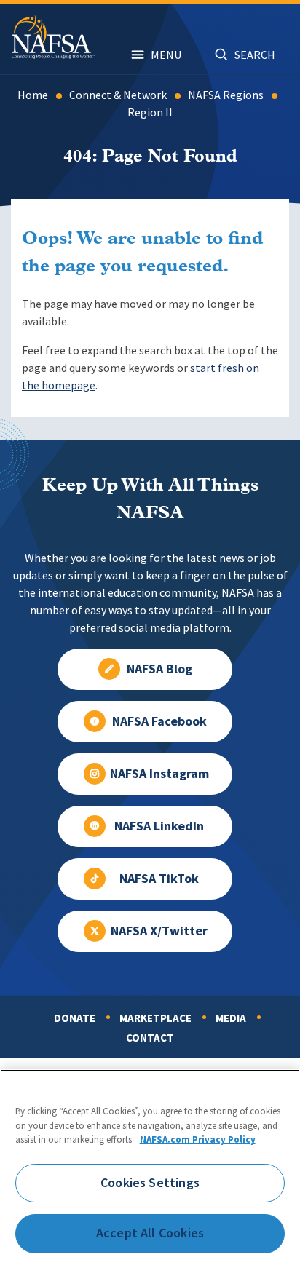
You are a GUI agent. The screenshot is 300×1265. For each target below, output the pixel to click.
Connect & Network (118, 95)
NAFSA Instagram (159, 773)
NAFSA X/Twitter (159, 931)
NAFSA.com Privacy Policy (198, 1139)
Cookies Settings (150, 1182)
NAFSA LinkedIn (159, 826)
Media (231, 1018)
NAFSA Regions (226, 95)
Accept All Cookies (150, 1233)
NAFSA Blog (159, 669)
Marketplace (155, 1018)
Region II (150, 112)
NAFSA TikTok (159, 878)
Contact (150, 1038)
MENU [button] (166, 55)
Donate (74, 1018)
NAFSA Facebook (159, 721)
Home (32, 95)
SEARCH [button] (254, 55)
